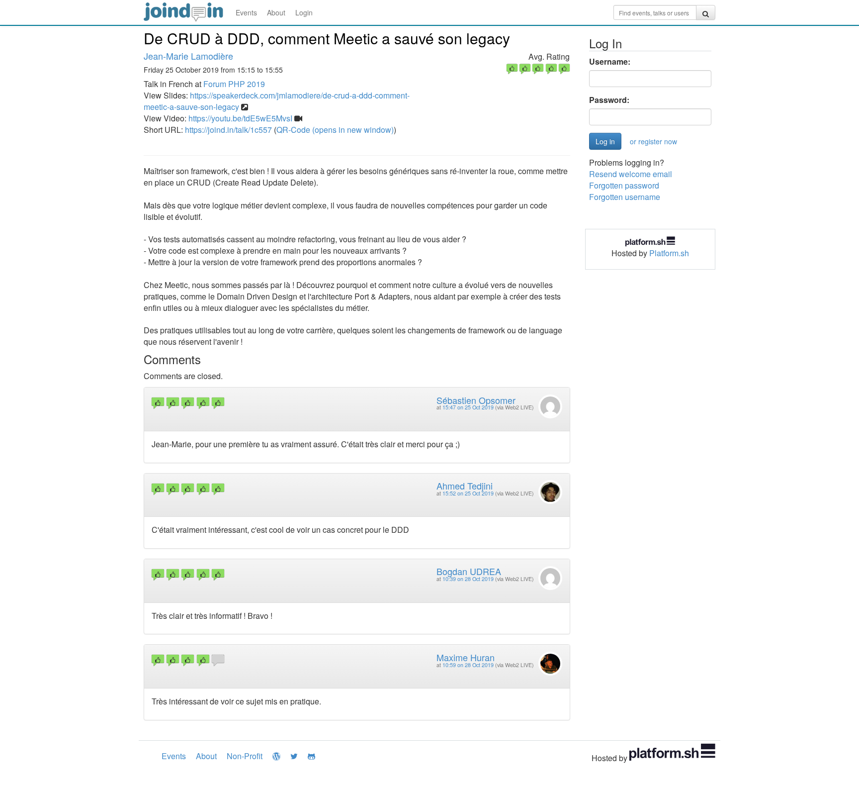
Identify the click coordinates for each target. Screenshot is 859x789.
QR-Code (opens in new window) (335, 129)
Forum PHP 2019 (234, 84)
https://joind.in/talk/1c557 (228, 129)
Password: (609, 100)
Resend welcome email (630, 174)
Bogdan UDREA (468, 571)
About (276, 12)
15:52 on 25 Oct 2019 (468, 493)
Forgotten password (624, 185)
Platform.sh (669, 253)
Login (304, 12)
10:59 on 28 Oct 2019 (468, 665)
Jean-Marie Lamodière (188, 55)
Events (246, 12)
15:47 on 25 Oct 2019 (468, 407)
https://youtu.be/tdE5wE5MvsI (240, 118)
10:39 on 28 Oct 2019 (468, 579)
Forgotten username (624, 196)
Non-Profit (244, 756)
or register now (653, 141)
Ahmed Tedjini (464, 485)
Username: (609, 61)
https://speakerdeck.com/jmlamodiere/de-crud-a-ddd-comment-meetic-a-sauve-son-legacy (277, 101)
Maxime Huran (465, 657)
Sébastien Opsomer (475, 400)
